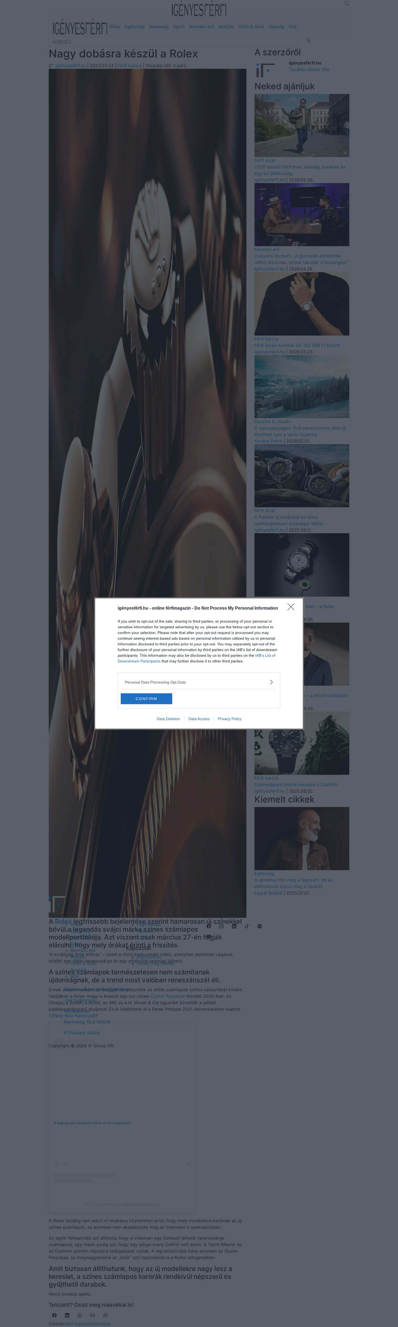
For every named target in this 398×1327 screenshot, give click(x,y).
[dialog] (199, 663)
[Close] (293, 608)
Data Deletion (168, 719)
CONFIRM (146, 699)
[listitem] (199, 682)
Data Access (199, 719)
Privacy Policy (230, 719)
